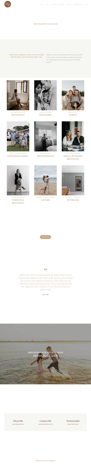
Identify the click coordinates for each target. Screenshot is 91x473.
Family (47, 4)
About (42, 4)
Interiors (68, 4)
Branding (61, 4)
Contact (86, 4)
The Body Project (78, 4)
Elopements (54, 4)
